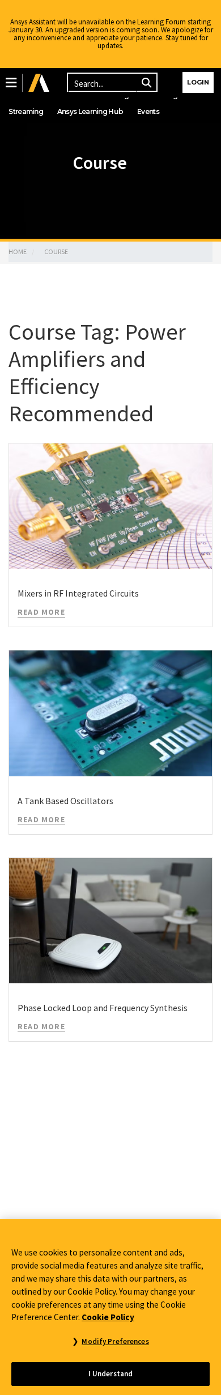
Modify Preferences (115, 1341)
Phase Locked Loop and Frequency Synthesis (103, 1007)
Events (148, 111)
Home (17, 251)
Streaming (25, 111)
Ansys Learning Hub (90, 111)
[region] (110, 1307)
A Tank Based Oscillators (65, 800)
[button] (11, 83)
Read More (41, 612)
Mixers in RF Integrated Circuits (78, 593)
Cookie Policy (108, 1317)
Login (198, 82)
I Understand (110, 1374)
